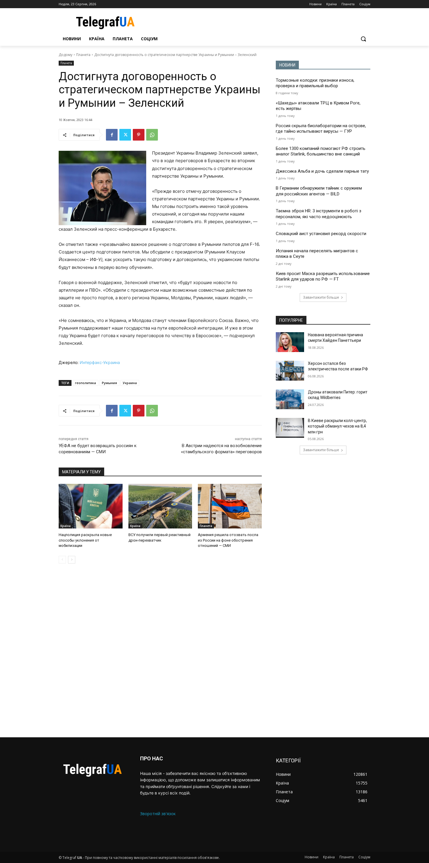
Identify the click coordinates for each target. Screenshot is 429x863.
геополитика (85, 383)
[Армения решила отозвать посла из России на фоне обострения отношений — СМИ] (230, 506)
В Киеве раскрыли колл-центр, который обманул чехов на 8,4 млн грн (337, 426)
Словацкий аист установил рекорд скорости (321, 233)
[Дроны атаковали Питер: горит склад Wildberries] (290, 399)
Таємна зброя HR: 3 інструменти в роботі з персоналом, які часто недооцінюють (318, 213)
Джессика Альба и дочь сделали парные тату (322, 171)
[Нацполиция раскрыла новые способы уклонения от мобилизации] (91, 506)
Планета (83, 54)
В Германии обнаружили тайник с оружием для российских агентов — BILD (319, 191)
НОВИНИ (287, 65)
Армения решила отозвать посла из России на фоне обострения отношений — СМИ (228, 540)
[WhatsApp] (152, 135)
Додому (65, 54)
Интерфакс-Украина (100, 362)
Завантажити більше (321, 297)
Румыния (109, 383)
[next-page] (71, 559)
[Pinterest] (138, 135)
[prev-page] (62, 559)
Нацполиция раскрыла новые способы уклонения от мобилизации (85, 540)
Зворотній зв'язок (158, 813)
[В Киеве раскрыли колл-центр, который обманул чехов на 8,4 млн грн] (290, 428)
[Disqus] (160, 650)
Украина (130, 383)
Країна (65, 526)
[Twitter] (125, 135)
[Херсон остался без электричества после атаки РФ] (290, 371)
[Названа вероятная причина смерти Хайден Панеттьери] (290, 342)
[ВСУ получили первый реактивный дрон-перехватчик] (160, 506)
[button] (363, 39)
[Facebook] (112, 135)
